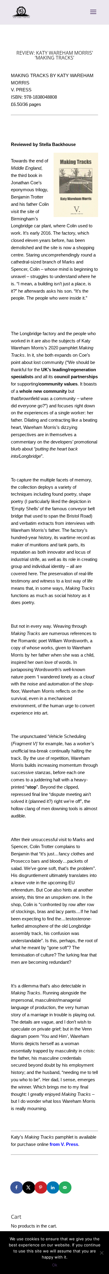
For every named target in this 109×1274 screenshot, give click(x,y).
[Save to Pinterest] (41, 1187)
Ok (54, 1264)
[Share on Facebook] (17, 1187)
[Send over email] (65, 1187)
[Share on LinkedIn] (53, 1187)
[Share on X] (29, 1187)
